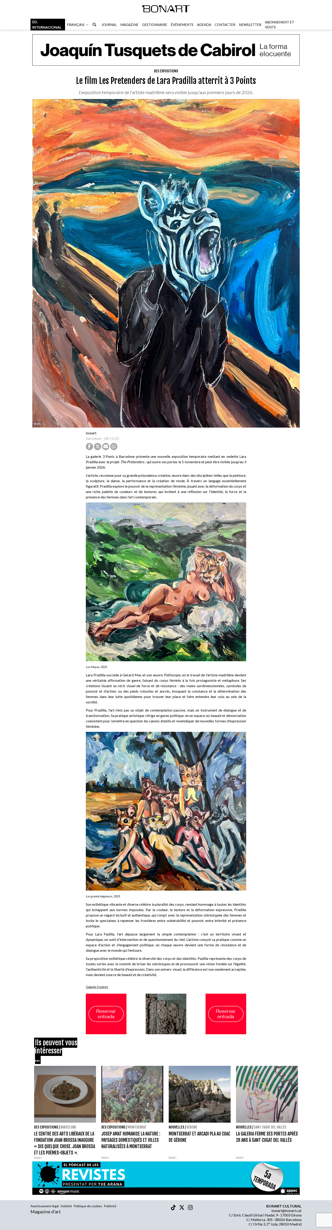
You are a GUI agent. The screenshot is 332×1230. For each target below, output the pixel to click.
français (75, 24)
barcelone (93, 438)
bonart (91, 433)
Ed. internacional (47, 24)
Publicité (110, 1206)
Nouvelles (176, 1127)
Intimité (66, 1206)
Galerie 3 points (97, 987)
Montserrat (137, 1127)
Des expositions (166, 71)
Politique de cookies (88, 1206)
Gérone (192, 1127)
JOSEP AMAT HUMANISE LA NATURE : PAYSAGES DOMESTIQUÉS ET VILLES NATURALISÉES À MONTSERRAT (130, 1140)
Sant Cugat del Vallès (270, 1127)
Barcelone (68, 1127)
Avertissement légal (44, 1206)
